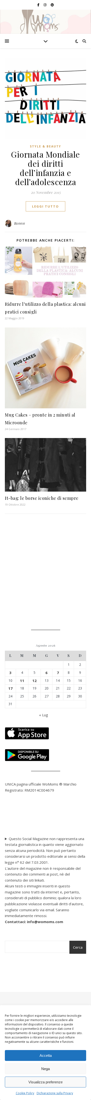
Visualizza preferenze (45, 1082)
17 (10, 688)
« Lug (43, 714)
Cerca (78, 947)
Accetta (46, 1055)
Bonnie (19, 223)
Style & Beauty (45, 146)
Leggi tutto (45, 206)
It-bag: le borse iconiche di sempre (42, 498)
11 (22, 680)
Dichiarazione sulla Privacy (55, 1093)
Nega (45, 1069)
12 (34, 680)
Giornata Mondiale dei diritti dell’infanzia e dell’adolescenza (45, 168)
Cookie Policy (25, 1093)
